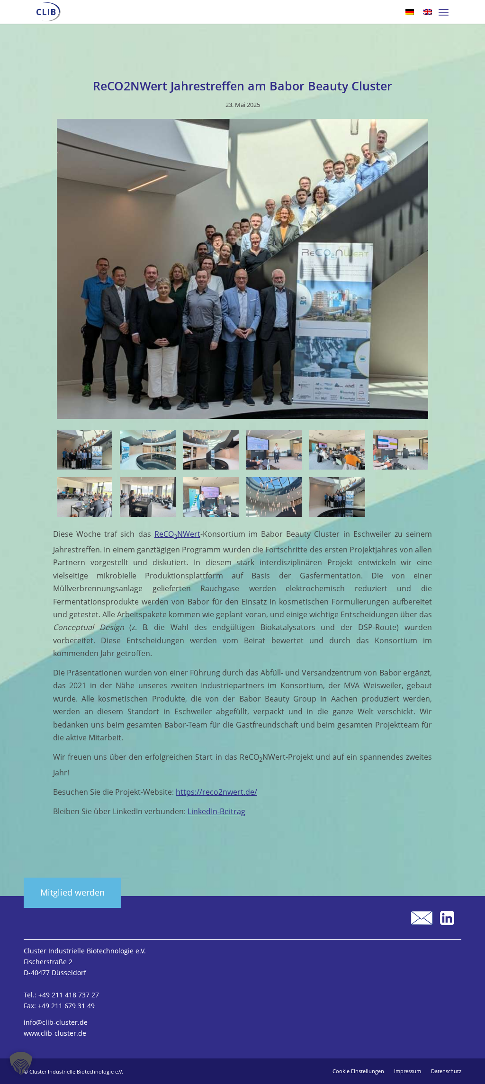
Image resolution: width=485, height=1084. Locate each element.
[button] (21, 1063)
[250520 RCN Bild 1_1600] (273, 496)
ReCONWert (177, 534)
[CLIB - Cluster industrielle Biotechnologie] (48, 12)
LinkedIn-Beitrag (216, 811)
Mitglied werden (72, 892)
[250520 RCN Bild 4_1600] (147, 449)
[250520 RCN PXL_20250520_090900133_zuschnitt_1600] (242, 271)
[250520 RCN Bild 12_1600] (336, 449)
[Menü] (444, 12)
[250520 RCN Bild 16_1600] (147, 496)
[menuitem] (444, 12)
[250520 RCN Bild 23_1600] (400, 449)
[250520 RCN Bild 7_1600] (273, 449)
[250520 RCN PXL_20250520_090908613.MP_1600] (336, 496)
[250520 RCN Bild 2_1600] (211, 449)
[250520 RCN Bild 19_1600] (211, 496)
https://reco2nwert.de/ (216, 792)
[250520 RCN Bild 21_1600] (84, 496)
